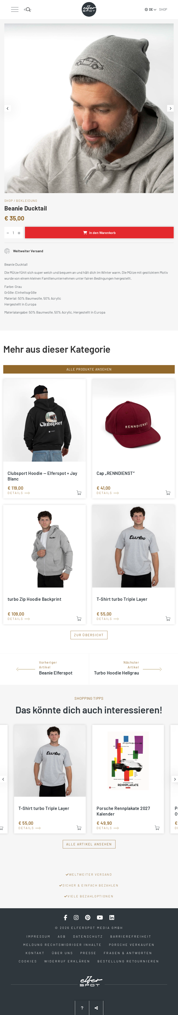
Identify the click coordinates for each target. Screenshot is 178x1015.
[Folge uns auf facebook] (66, 917)
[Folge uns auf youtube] (100, 917)
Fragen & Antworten (128, 953)
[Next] (170, 108)
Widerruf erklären (67, 961)
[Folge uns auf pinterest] (88, 917)
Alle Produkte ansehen (89, 369)
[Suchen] (27, 9)
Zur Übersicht (89, 635)
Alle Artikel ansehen (89, 844)
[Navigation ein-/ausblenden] (15, 9)
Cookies (28, 961)
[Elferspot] (89, 9)
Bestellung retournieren (128, 961)
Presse (88, 953)
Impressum (38, 936)
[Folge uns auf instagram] (76, 917)
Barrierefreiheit (131, 936)
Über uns (62, 953)
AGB (62, 936)
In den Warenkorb (102, 232)
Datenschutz (88, 936)
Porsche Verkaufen (132, 945)
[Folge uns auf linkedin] (111, 917)
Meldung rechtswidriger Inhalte (62, 945)
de (150, 9)
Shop (163, 9)
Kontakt (35, 953)
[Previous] (7, 108)
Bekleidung (26, 200)
